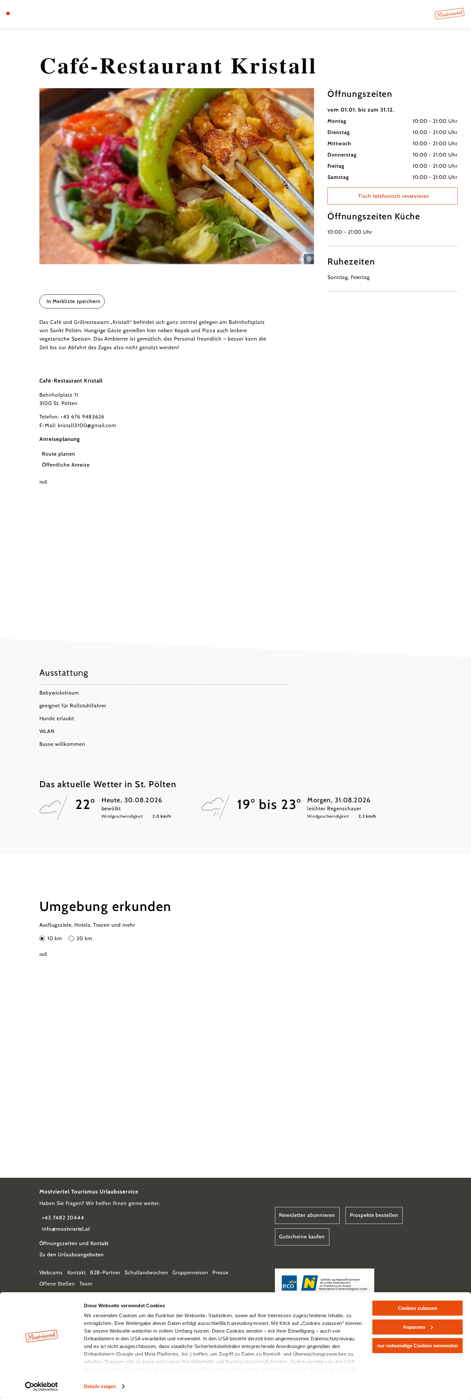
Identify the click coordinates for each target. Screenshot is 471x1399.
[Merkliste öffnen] (31, 13)
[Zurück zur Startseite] (450, 14)
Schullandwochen (146, 1272)
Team (86, 1284)
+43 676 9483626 (82, 417)
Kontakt (76, 1272)
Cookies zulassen (417, 1308)
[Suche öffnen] (39, 13)
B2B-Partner (105, 1272)
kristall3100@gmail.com (87, 425)
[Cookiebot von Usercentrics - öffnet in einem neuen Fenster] (41, 1386)
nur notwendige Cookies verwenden (417, 1345)
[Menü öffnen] (8, 13)
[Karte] (23, 13)
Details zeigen (100, 1386)
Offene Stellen (57, 1284)
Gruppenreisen (190, 1272)
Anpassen (414, 1327)
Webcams (51, 1272)
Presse (220, 1272)
